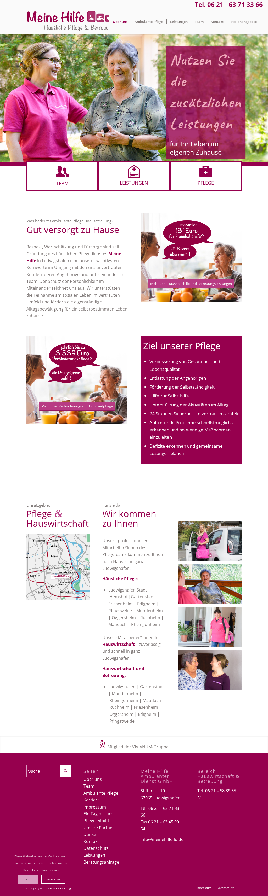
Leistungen (94, 855)
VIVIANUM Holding (58, 888)
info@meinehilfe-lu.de (162, 839)
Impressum (94, 807)
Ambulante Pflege (100, 793)
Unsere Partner (98, 827)
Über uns (92, 779)
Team (88, 786)
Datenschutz (95, 848)
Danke (89, 834)
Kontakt (91, 841)
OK (28, 879)
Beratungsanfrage (101, 862)
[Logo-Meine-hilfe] (70, 21)
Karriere (91, 800)
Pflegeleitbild (96, 820)
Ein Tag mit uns (98, 814)
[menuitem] (120, 21)
